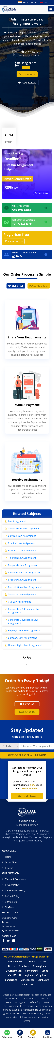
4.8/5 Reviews (29, 82)
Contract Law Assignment (22, 535)
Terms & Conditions (15, 879)
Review (9, 868)
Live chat (17, 285)
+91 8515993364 (30, 2)
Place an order (38, 285)
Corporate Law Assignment (23, 565)
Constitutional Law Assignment (25, 587)
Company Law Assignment (22, 637)
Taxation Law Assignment (22, 557)
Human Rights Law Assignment (25, 645)
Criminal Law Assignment (21, 543)
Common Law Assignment (22, 594)
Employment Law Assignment (24, 630)
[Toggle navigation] (51, 8)
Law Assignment (17, 521)
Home (8, 856)
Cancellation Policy (15, 890)
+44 (46, 2)
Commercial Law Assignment (23, 528)
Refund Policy (12, 896)
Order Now (29, 74)
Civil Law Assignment (19, 601)
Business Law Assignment (22, 550)
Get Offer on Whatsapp (27, 755)
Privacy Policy (12, 884)
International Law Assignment (24, 572)
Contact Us (11, 901)
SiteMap (9, 907)
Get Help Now (27, 796)
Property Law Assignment (22, 579)
